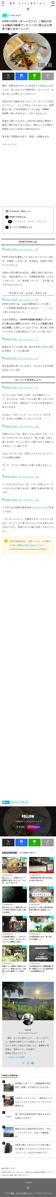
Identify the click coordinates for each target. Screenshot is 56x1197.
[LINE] (32, 1063)
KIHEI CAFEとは (16, 217)
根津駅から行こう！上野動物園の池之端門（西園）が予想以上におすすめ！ (33, 1085)
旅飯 (26, 802)
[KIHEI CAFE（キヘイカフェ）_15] (20, 480)
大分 (4, 15)
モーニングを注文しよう (19, 227)
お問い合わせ (30, 545)
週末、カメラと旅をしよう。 (22, 1193)
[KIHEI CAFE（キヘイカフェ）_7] (19, 342)
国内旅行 (16, 802)
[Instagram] (28, 9)
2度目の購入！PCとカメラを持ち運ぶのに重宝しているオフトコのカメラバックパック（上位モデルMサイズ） (33, 1149)
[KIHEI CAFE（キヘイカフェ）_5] (19, 253)
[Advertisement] (28, 174)
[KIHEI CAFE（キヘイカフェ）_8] (20, 300)
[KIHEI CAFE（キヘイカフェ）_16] (20, 503)
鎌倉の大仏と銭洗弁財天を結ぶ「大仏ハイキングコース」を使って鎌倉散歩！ (33, 1133)
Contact (29, 1182)
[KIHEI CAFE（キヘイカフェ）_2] (19, 391)
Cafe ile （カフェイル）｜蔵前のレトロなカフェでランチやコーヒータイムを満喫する (33, 1102)
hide (28, 211)
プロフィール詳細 (16, 1057)
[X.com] (20, 827)
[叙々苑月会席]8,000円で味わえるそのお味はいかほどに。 (33, 1116)
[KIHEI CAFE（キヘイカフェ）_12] (20, 429)
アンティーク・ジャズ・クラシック (28, 221)
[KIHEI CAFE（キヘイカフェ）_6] (19, 362)
